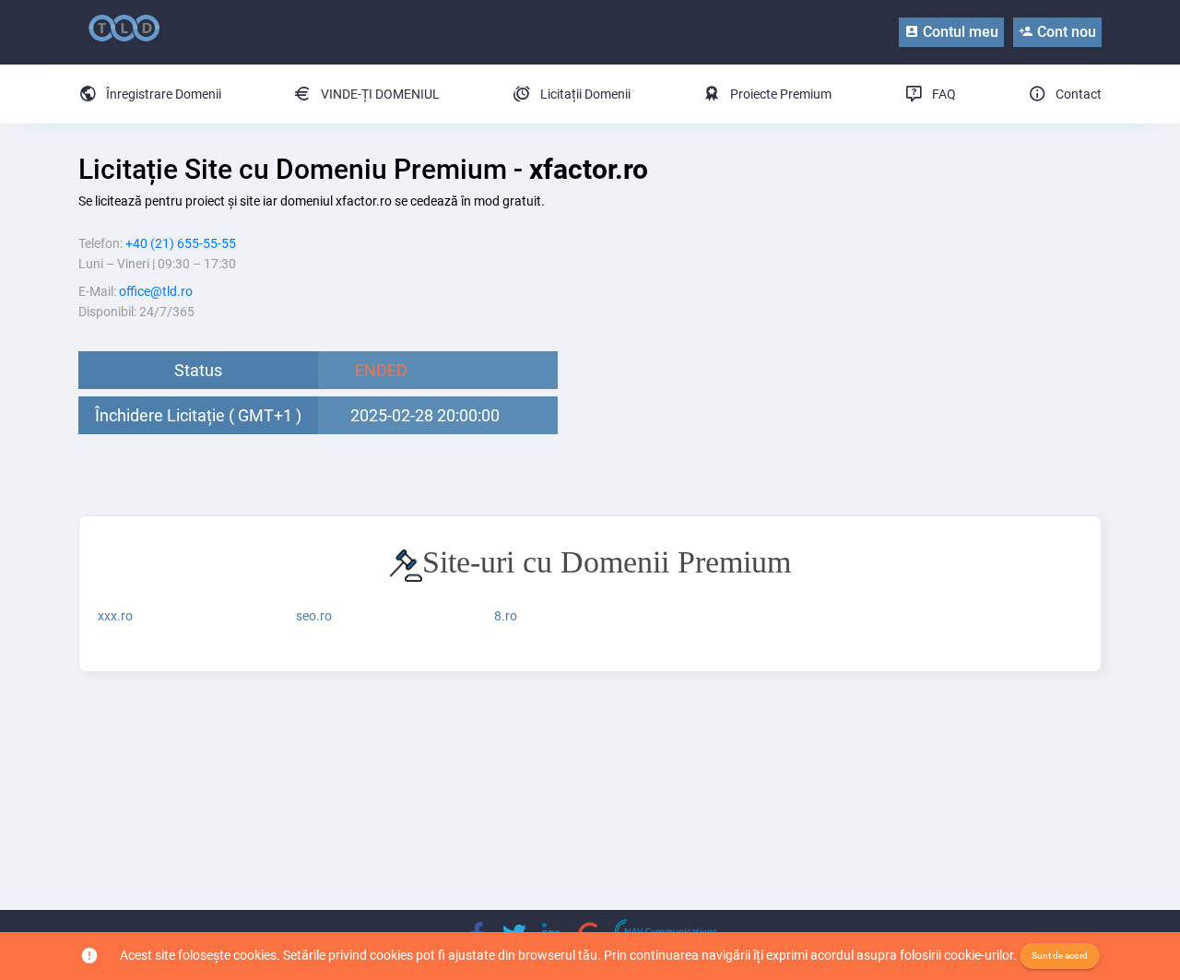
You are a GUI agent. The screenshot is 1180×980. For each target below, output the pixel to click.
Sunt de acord (1060, 955)
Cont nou (1064, 32)
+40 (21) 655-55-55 (180, 243)
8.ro (505, 615)
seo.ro (314, 615)
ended (381, 370)
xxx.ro (115, 615)
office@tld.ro (156, 291)
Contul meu (958, 32)
